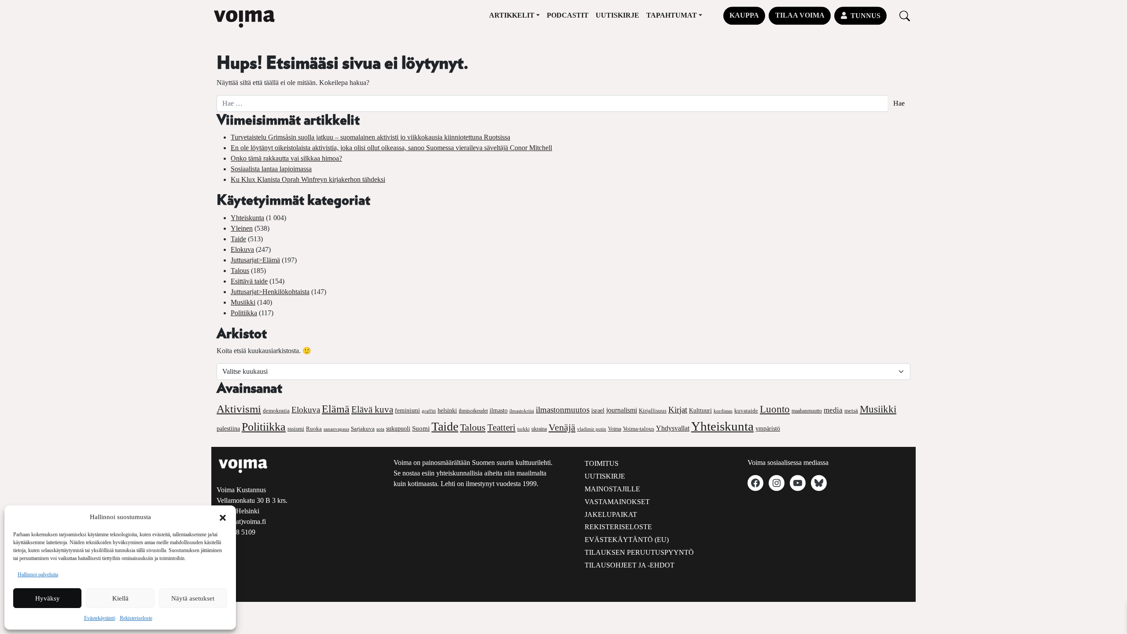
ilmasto (499, 410)
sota (380, 428)
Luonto (775, 409)
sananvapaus (336, 429)
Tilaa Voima (800, 15)
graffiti (429, 411)
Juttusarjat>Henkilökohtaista (270, 291)
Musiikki (243, 302)
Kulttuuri (700, 410)
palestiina (228, 428)
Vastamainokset (617, 501)
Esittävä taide (249, 281)
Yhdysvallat (672, 428)
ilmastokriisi (521, 410)
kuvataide (746, 411)
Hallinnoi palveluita (38, 574)
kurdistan (723, 410)
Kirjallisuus (653, 410)
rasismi (295, 428)
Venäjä (562, 427)
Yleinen (242, 228)
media (833, 410)
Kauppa (744, 15)
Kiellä (120, 598)
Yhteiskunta (247, 217)
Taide (238, 239)
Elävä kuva (372, 409)
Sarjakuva (363, 429)
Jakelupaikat (611, 514)
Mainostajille (612, 489)
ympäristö (767, 428)
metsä (851, 410)
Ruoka (314, 429)
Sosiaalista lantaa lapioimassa (271, 169)
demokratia (276, 411)
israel (597, 410)
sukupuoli (398, 428)
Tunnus (865, 15)
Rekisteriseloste (136, 618)
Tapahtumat (671, 15)
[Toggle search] (905, 15)
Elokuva (242, 249)
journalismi (621, 410)
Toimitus (602, 463)
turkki (523, 428)
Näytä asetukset (192, 598)
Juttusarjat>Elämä (255, 260)
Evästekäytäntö (99, 618)
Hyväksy (47, 598)
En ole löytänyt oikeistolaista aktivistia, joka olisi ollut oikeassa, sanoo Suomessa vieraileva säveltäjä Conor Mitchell (391, 147)
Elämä (336, 409)
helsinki (447, 410)
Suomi (421, 428)
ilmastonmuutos (562, 409)
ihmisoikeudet (473, 411)
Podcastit (568, 15)
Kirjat (677, 409)
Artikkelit (511, 15)
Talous (240, 270)
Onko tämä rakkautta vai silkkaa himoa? (286, 158)
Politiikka (244, 313)
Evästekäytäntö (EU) (627, 539)
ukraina (539, 429)
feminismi (407, 410)
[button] (222, 516)
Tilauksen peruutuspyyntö (639, 552)
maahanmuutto (807, 411)
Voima (614, 429)
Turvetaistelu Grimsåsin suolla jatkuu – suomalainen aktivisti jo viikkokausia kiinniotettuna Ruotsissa (370, 137)
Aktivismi (239, 409)
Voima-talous (638, 428)
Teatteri (501, 427)
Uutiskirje (617, 15)
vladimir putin (591, 428)
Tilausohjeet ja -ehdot (629, 565)
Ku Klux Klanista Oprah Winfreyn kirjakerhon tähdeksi (308, 179)
